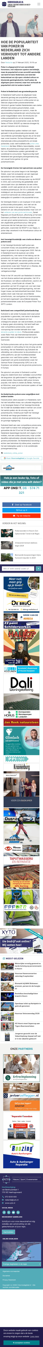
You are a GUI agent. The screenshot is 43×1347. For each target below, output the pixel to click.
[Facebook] (4, 1212)
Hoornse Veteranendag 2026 (27, 1013)
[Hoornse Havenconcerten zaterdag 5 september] (7, 976)
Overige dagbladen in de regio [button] (15, 1264)
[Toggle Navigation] (39, 4)
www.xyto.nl (10, 1203)
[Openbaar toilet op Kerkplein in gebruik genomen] (7, 1006)
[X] (9, 1212)
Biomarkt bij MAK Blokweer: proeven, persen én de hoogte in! (27, 986)
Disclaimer (6, 1276)
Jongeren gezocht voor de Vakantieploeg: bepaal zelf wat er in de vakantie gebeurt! (28, 1036)
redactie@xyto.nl (11, 1200)
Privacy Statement (9, 1280)
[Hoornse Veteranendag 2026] (7, 1016)
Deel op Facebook (23, 504)
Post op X (22, 510)
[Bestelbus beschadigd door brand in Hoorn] (7, 996)
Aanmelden (8, 1232)
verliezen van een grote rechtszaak (18, 212)
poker (20, 453)
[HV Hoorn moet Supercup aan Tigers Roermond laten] (7, 1026)
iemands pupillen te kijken (11, 332)
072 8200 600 (11, 1197)
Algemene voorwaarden (11, 1271)
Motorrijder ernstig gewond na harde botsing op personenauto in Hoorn (28, 966)
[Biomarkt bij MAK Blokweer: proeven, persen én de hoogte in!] (7, 986)
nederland (7, 453)
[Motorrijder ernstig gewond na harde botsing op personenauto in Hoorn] (7, 966)
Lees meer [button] (34, 1336)
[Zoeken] (38, 568)
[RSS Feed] (18, 1212)
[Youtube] (13, 1212)
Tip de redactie (23, 515)
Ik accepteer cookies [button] (21, 1343)
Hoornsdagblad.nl (15, 2)
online (14, 453)
